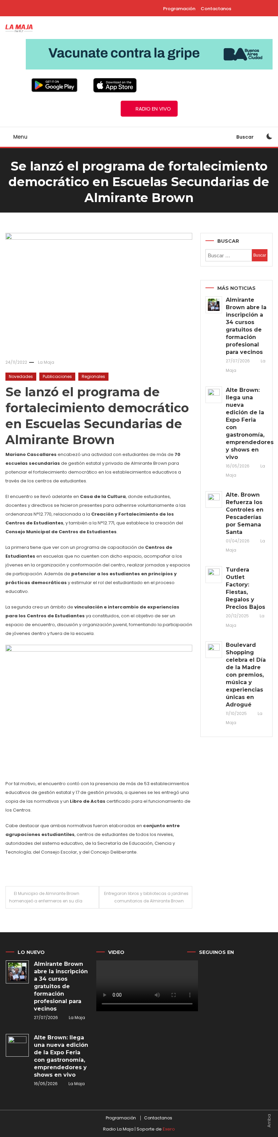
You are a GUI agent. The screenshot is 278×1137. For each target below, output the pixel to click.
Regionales (93, 376)
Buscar (245, 137)
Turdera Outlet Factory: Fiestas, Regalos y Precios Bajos (245, 588)
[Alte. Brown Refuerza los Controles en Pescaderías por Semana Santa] (213, 499)
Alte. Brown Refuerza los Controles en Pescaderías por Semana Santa (244, 513)
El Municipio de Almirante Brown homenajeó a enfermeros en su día (45, 897)
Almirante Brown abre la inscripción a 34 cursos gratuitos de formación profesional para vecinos (246, 326)
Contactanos (216, 8)
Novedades (21, 376)
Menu (19, 136)
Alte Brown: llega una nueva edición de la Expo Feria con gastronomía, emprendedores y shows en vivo (246, 423)
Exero (169, 1129)
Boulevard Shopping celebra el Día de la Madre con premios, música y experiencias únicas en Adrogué (246, 675)
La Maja (46, 362)
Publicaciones (57, 376)
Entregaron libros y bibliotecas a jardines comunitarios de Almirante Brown (146, 897)
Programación (179, 8)
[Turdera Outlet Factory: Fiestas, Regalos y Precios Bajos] (213, 574)
